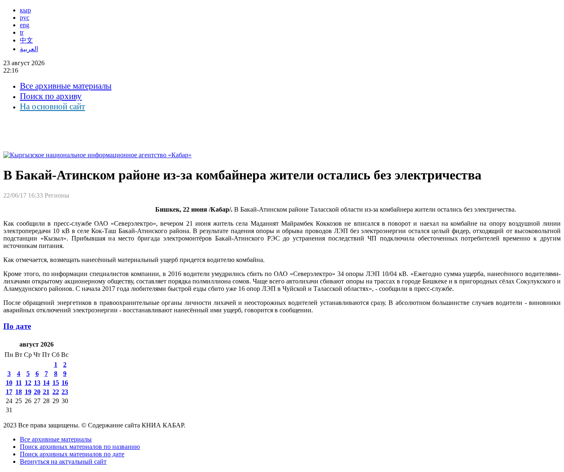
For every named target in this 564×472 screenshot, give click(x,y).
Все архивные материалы (65, 86)
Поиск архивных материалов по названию (80, 446)
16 (65, 382)
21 (46, 391)
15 (55, 382)
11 (19, 382)
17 (9, 391)
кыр (25, 10)
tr (22, 32)
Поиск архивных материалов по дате (72, 454)
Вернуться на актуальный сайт (63, 461)
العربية (29, 48)
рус (24, 17)
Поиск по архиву (51, 96)
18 (18, 391)
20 (37, 391)
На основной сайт (52, 106)
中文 (26, 40)
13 (37, 382)
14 (46, 382)
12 (28, 382)
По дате (17, 326)
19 (28, 391)
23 (65, 391)
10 (9, 382)
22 (55, 391)
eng (24, 24)
